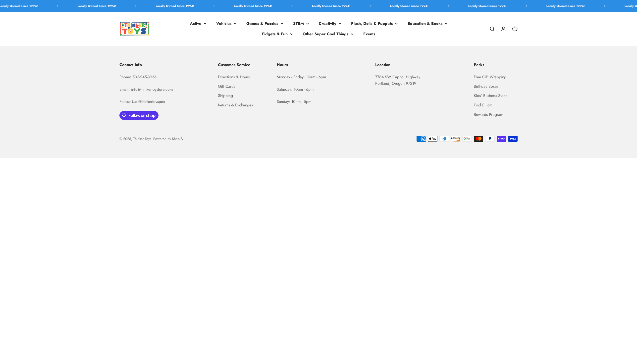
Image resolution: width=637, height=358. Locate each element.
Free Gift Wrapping (490, 77)
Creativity (327, 23)
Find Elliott (483, 105)
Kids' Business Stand (491, 95)
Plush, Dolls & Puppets (372, 23)
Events (369, 34)
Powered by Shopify (168, 138)
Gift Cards (226, 86)
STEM (298, 23)
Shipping (225, 95)
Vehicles (223, 23)
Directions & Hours (234, 77)
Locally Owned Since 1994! (85, 6)
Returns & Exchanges (235, 105)
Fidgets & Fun (275, 34)
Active (195, 23)
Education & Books (425, 23)
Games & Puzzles (262, 23)
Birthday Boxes (486, 86)
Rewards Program (488, 114)
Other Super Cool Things (325, 34)
